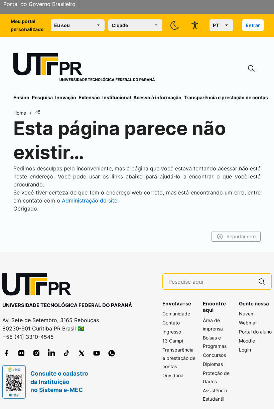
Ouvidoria (172, 375)
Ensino (21, 97)
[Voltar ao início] (39, 285)
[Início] (84, 68)
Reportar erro (241, 236)
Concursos (214, 355)
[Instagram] (36, 353)
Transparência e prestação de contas (226, 97)
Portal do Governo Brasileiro (39, 4)
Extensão (89, 97)
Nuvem (247, 313)
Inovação (65, 97)
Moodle (247, 341)
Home (19, 113)
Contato (171, 322)
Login (245, 350)
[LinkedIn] (51, 353)
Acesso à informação (157, 97)
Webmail (248, 322)
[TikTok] (66, 353)
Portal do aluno (255, 331)
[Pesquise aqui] (262, 281)
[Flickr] (21, 353)
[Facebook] (6, 353)
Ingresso (171, 331)
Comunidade (176, 313)
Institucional (116, 97)
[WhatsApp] (112, 353)
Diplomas (213, 364)
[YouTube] (97, 353)
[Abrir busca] (251, 68)
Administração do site (89, 200)
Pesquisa (42, 97)
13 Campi (172, 341)
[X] (82, 353)
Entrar (253, 25)
